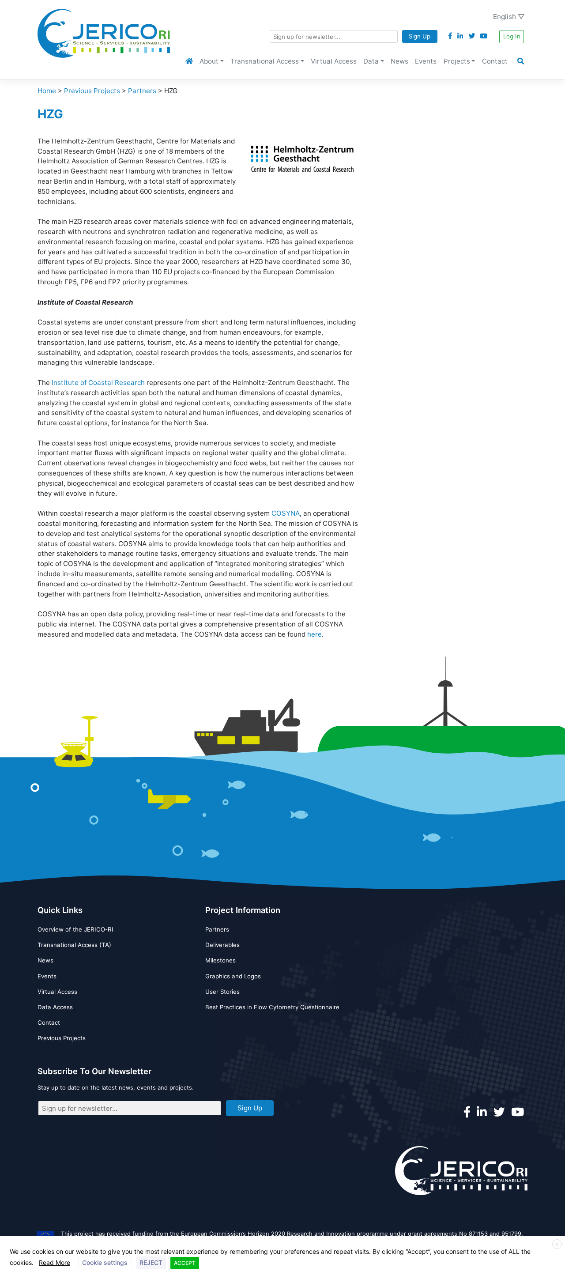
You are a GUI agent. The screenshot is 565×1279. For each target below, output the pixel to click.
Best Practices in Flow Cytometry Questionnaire (272, 1007)
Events (426, 61)
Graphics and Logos (233, 976)
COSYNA (285, 513)
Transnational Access (264, 61)
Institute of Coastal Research (98, 382)
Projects (457, 61)
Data (371, 61)
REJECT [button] (150, 1262)
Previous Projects (62, 1037)
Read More (54, 1262)
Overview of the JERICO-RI (75, 929)
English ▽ (508, 16)
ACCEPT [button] (185, 1263)
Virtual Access (334, 61)
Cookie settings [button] (105, 1262)
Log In (511, 36)
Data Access (55, 1007)
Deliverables (222, 944)
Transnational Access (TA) (74, 944)
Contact (495, 61)
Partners (217, 929)
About (209, 61)
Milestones (220, 960)
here (314, 634)
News (399, 61)
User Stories (222, 991)
